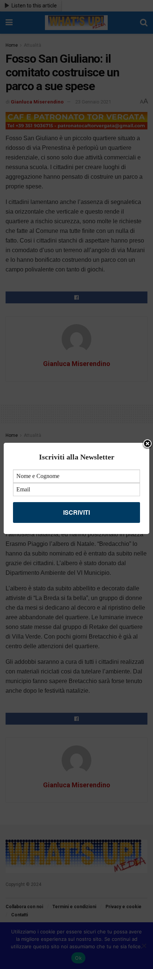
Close (147, 444)
